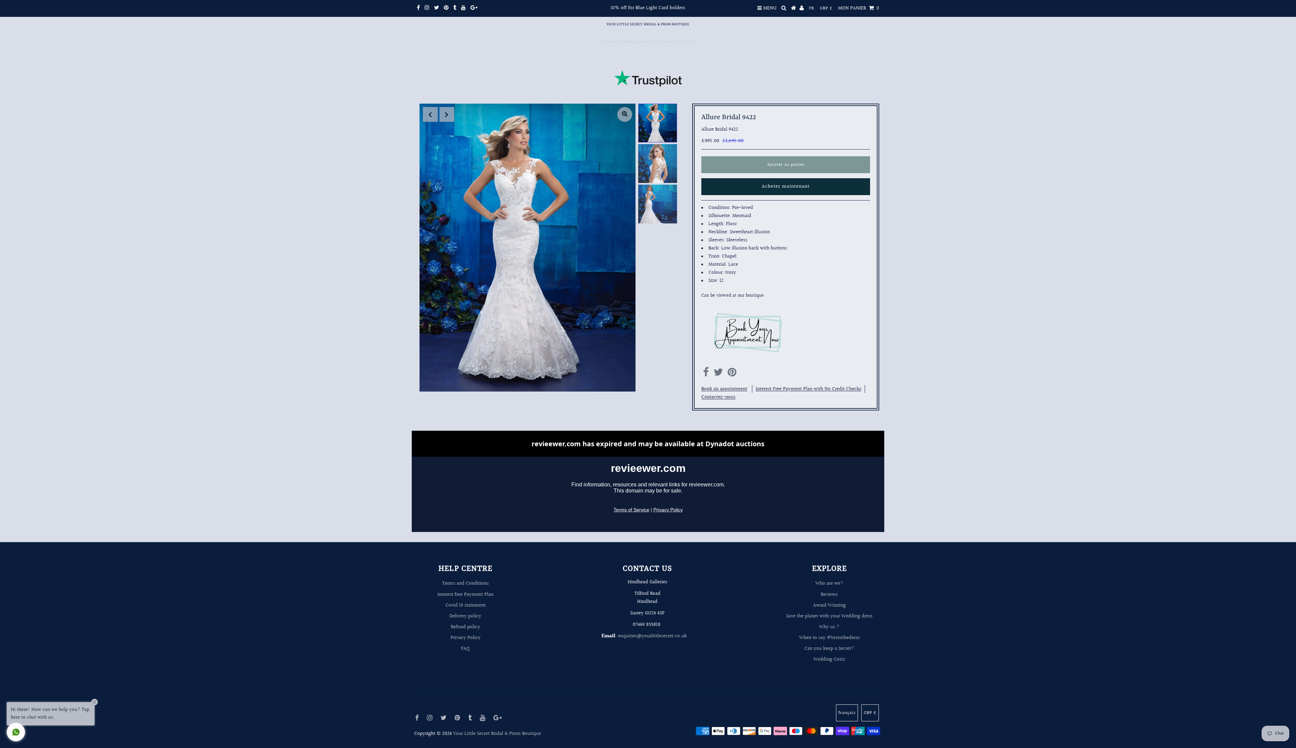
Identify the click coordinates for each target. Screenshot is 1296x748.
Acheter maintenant (786, 186)
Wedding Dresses (637, 42)
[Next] (446, 114)
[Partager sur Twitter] (718, 374)
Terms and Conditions (465, 583)
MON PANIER (858, 8)
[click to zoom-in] (624, 114)
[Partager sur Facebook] (706, 374)
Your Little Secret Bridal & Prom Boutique (647, 24)
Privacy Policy (466, 638)
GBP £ (826, 8)
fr (811, 8)
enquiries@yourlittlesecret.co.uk (652, 636)
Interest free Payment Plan (465, 594)
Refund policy (465, 627)
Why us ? (829, 627)
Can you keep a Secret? (829, 648)
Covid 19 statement (466, 605)
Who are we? (829, 583)
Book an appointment (724, 389)
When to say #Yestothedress (829, 638)
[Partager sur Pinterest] (732, 374)
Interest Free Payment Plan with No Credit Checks (808, 389)
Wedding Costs (829, 659)
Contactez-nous (718, 397)
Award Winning (829, 605)
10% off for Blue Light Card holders (648, 8)
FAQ (465, 648)
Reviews (829, 594)
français (847, 713)
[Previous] (430, 114)
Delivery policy (465, 616)
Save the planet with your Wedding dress (829, 616)
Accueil (608, 42)
